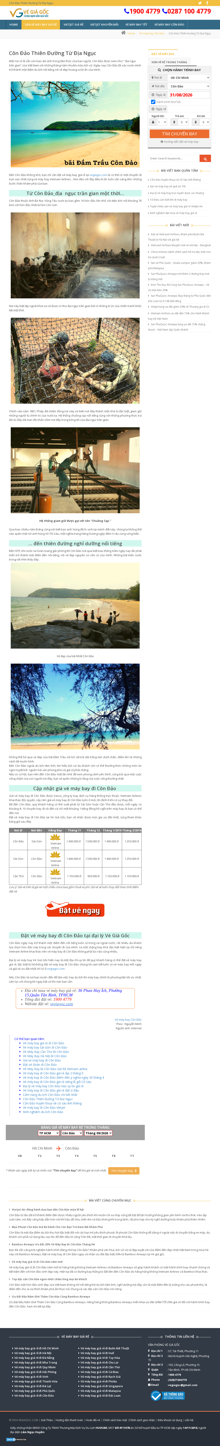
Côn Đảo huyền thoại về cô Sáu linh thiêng (175, 180)
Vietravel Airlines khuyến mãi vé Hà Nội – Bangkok (180, 245)
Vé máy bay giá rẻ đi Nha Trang (35, 1362)
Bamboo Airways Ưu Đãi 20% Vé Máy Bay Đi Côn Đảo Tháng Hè (53, 1244)
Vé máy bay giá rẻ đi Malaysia (101, 1391)
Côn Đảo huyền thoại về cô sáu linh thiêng (52, 1103)
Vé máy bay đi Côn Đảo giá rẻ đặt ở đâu (51, 1090)
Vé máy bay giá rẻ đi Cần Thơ (100, 1367)
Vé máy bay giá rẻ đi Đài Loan (101, 1395)
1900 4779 (144, 11)
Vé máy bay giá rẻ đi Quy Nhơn (35, 1367)
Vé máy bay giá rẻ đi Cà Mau (100, 1372)
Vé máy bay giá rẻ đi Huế (97, 1353)
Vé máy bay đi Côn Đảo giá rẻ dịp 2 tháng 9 (53, 1073)
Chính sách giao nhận (142, 1420)
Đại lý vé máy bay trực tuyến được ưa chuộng (177, 193)
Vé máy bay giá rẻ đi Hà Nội (33, 1353)
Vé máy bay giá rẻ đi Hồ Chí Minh (36, 1348)
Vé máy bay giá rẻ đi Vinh (31, 1377)
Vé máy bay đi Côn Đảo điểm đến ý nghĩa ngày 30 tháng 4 (63, 1077)
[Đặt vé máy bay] (75, 910)
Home (13, 24)
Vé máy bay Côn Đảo (152, 33)
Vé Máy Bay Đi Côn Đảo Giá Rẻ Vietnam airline (55, 1069)
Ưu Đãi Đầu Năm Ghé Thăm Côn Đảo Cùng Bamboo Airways (50, 1296)
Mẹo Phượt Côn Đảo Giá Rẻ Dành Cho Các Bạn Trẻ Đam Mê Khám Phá (57, 1227)
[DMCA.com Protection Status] (16, 1439)
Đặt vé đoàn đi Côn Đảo (40, 1065)
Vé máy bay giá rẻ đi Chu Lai (99, 1362)
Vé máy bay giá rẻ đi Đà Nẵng (34, 1358)
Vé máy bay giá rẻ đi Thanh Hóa (35, 1381)
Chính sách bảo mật (115, 1420)
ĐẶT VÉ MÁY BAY (162, 54)
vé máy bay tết (136, 24)
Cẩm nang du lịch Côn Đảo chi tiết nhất (50, 1095)
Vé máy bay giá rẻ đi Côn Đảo (43, 1043)
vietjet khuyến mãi (104, 24)
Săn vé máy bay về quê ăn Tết (168, 186)
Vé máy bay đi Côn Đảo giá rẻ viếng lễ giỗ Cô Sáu (57, 1082)
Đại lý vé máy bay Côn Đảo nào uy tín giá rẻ (53, 1086)
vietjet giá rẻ (73, 24)
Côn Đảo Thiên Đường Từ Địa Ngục (52, 52)
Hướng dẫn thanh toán (69, 1420)
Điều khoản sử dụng (170, 1420)
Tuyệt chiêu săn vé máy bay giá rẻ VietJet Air (176, 206)
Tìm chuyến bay (123, 1171)
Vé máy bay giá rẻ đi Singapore (102, 1386)
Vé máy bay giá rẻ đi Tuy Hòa (100, 1358)
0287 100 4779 (189, 11)
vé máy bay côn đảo (169, 24)
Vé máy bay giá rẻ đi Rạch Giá (101, 1377)
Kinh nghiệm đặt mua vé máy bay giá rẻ (173, 213)
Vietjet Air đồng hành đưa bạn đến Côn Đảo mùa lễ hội (47, 1209)
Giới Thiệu (47, 1420)
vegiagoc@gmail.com (182, 1385)
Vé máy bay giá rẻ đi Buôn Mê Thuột (105, 1348)
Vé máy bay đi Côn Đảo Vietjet (44, 1107)
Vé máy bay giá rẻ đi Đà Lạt (32, 1386)
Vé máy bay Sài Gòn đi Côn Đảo (45, 1047)
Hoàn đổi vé (93, 1420)
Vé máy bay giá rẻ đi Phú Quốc (34, 1391)
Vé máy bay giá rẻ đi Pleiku (99, 1381)
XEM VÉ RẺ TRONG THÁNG (169, 62)
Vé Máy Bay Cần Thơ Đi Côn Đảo (46, 1052)
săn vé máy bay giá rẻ (41, 24)
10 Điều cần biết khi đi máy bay (168, 200)
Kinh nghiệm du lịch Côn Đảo (43, 1112)
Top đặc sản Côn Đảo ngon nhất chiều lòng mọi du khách (49, 1279)
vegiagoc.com (98, 175)
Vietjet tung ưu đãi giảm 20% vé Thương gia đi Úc (179, 306)
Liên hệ (189, 1420)
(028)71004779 (177, 1380)
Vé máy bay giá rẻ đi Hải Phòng (35, 1372)
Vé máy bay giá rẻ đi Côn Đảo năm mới (37, 1262)
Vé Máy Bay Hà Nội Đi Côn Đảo (45, 1056)
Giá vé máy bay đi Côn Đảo (42, 1060)
